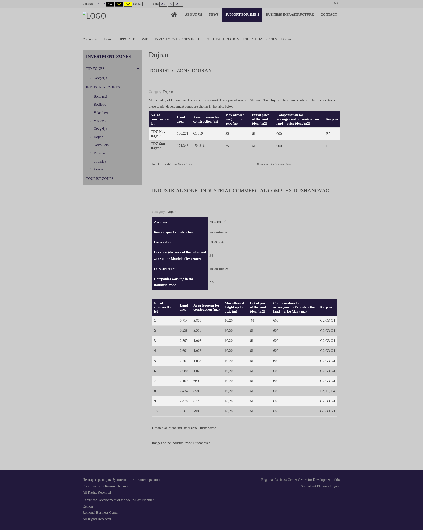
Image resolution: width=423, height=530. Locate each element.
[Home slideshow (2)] (174, 14)
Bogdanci (100, 96)
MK (336, 3)
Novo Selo (101, 145)
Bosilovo (100, 104)
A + (178, 4)
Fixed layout (144, 4)
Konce (98, 169)
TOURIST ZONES (100, 179)
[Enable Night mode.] (102, 3)
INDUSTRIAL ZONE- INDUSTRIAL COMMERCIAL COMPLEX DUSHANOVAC (240, 190)
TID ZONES (95, 68)
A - (163, 4)
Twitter (221, 479)
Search (326, 3)
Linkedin (201, 479)
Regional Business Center (279, 480)
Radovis (99, 153)
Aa (110, 4)
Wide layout (149, 4)
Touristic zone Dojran (180, 70)
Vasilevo (100, 121)
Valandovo (101, 112)
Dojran (168, 92)
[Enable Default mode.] (96, 3)
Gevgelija (100, 78)
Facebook (191, 479)
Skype (211, 479)
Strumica (100, 161)
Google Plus (231, 479)
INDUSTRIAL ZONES (103, 87)
